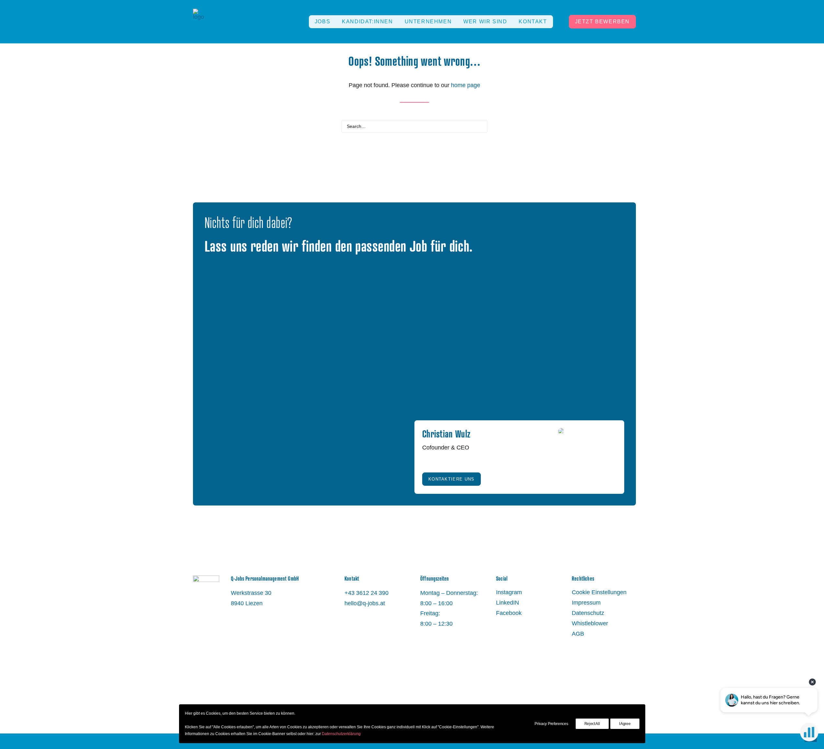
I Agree (625, 723)
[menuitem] (322, 21)
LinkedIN (507, 602)
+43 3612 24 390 (366, 593)
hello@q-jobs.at (364, 603)
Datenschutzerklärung (341, 734)
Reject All (592, 723)
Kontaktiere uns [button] (451, 479)
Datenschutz (588, 613)
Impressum (586, 602)
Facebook (509, 613)
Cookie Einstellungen (599, 592)
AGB (578, 633)
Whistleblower (590, 623)
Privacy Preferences (551, 723)
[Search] (414, 126)
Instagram (509, 592)
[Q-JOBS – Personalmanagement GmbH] (198, 22)
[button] (479, 125)
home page (465, 85)
